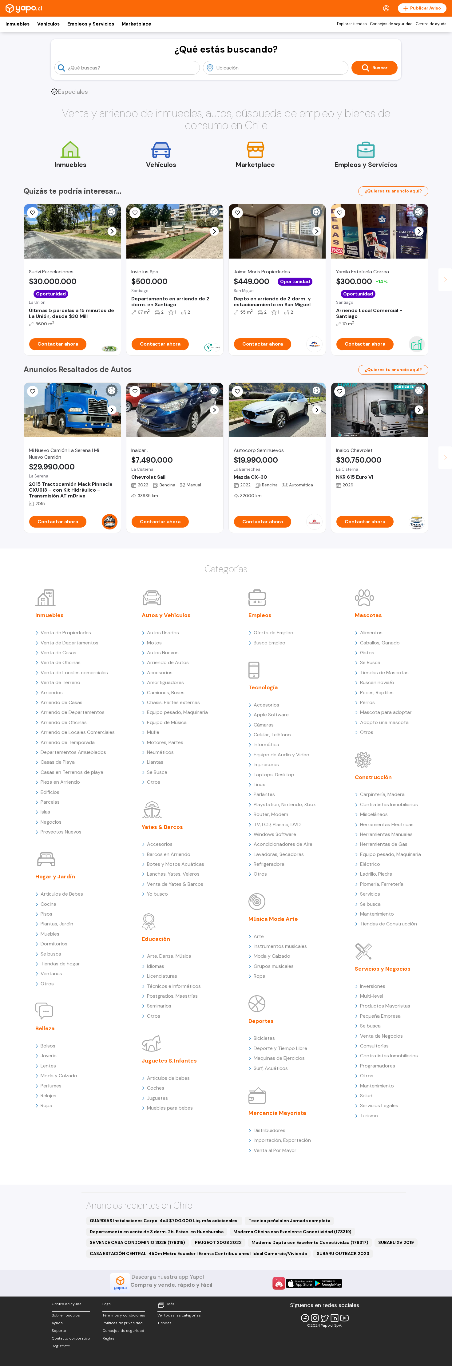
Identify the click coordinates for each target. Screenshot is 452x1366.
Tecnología (263, 687)
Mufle (153, 732)
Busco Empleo (269, 642)
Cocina (48, 904)
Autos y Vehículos (166, 615)
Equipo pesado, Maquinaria (177, 712)
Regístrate (61, 1346)
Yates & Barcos (162, 827)
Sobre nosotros (66, 1315)
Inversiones (372, 986)
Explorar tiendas (352, 24)
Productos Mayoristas (385, 1006)
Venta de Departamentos (69, 642)
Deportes (261, 1021)
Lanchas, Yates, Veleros (173, 874)
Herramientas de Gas (383, 844)
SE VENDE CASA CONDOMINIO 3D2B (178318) (137, 1242)
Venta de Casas (58, 652)
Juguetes (157, 1098)
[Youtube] (344, 1318)
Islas (45, 812)
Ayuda (57, 1322)
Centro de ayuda (431, 24)
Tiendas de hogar (60, 963)
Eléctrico (370, 864)
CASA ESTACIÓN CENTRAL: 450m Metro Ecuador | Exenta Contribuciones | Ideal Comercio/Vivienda (198, 1253)
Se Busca (157, 772)
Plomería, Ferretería (381, 884)
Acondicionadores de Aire (283, 844)
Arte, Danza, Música (169, 956)
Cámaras (264, 725)
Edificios (50, 792)
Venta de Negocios (381, 1036)
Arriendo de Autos (168, 662)
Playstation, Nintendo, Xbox (285, 804)
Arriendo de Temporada (68, 742)
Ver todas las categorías (179, 1315)
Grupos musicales (274, 966)
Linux (259, 784)
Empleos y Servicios (90, 24)
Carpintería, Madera (382, 794)
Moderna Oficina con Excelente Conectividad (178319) (292, 1231)
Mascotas (368, 615)
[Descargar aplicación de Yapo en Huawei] (279, 1283)
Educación (156, 939)
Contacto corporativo (71, 1338)
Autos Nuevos (163, 652)
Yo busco (157, 894)
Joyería (49, 1055)
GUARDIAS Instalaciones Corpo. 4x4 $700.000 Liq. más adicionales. (164, 1220)
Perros (367, 702)
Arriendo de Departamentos (73, 712)
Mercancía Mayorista (277, 1113)
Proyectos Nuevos (61, 832)
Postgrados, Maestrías (172, 996)
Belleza (45, 1028)
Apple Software (271, 714)
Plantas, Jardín (57, 924)
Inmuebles (18, 24)
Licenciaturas (162, 976)
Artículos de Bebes (62, 894)
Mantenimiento (377, 914)
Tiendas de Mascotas (384, 672)
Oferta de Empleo (273, 632)
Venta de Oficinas (61, 662)
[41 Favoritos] (32, 212)
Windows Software (275, 834)
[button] (112, 231)
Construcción (373, 777)
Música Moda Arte (273, 919)
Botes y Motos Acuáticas (175, 864)
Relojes (48, 1095)
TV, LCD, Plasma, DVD (277, 824)
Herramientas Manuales (386, 834)
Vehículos (48, 24)
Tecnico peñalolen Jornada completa (289, 1220)
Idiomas (155, 966)
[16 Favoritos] (339, 212)
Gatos (367, 652)
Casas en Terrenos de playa (72, 772)
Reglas (108, 1338)
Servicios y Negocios (382, 968)
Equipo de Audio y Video (281, 754)
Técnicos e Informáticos (174, 986)
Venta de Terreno (60, 682)
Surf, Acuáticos (271, 1068)
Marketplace (136, 24)
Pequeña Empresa (380, 1016)
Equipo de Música (167, 722)
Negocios (51, 822)
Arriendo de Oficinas (64, 722)
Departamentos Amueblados (73, 752)
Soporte (59, 1330)
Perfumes (51, 1086)
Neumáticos (160, 752)
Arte (259, 936)
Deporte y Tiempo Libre (280, 1048)
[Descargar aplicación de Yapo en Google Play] (328, 1283)
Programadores (377, 1066)
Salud (366, 1095)
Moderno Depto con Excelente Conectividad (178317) (310, 1242)
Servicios (370, 894)
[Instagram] (315, 1318)
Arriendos (52, 692)
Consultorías (374, 1046)
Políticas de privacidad (122, 1322)
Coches (155, 1088)
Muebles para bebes (170, 1108)
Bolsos (48, 1046)
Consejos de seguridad (391, 24)
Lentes (48, 1066)
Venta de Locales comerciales (74, 672)
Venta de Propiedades (66, 632)
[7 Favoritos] (237, 212)
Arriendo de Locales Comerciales (78, 732)
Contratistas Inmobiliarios (389, 804)
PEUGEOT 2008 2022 (218, 1242)
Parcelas (50, 802)
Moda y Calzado (59, 1075)
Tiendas (164, 1322)
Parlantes (264, 794)
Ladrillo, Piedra (376, 874)
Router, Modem (271, 814)
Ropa (46, 1105)
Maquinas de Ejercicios (279, 1058)
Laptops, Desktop (274, 774)
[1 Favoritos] (32, 391)
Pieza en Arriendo (60, 782)
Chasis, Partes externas (173, 702)
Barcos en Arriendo (168, 854)
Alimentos (371, 632)
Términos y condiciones (123, 1315)
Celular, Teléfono (272, 734)
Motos (154, 642)
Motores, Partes (165, 742)
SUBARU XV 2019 (396, 1242)
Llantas (155, 762)
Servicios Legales (379, 1105)
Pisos (46, 914)
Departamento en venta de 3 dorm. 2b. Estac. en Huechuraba (157, 1231)
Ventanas (51, 973)
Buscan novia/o (377, 682)
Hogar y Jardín (55, 876)
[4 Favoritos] (135, 212)
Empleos (260, 615)
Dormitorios (54, 943)
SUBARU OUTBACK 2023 (343, 1253)
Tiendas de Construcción (388, 924)
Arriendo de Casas (61, 702)
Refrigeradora (269, 864)
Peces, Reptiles (377, 692)
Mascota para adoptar (386, 712)
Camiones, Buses (165, 692)
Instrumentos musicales (280, 946)
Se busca (51, 954)
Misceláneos (374, 814)
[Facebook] (305, 1318)
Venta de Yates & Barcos (175, 884)
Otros (47, 983)
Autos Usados (163, 632)
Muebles (50, 934)
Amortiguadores (165, 682)
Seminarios (159, 1006)
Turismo (369, 1115)
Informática (266, 744)
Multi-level (371, 996)
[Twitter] (325, 1318)
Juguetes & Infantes (169, 1060)
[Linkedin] (334, 1318)
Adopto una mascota (384, 722)
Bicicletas (264, 1038)
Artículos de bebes (168, 1078)
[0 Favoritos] (237, 391)
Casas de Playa (58, 762)
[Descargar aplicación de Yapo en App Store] (300, 1283)
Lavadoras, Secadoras (279, 854)
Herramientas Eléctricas (387, 824)
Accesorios (159, 672)
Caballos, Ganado (380, 642)
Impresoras (266, 764)
